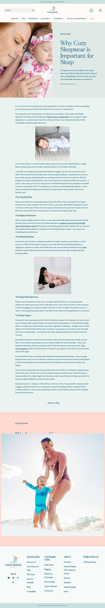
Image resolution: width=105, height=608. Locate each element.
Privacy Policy (49, 582)
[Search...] (33, 10)
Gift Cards (31, 575)
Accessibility (31, 592)
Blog (28, 587)
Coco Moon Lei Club (32, 568)
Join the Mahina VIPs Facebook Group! (70, 570)
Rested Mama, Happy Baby (58, 117)
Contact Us (48, 591)
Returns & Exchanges (48, 575)
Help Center (49, 565)
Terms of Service (50, 586)
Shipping (47, 569)
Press (66, 592)
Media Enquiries (70, 587)
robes (84, 247)
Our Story (67, 562)
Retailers (67, 583)
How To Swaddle (30, 581)
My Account (31, 562)
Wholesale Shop (89, 562)
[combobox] (18, 10)
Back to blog (53, 403)
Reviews (67, 578)
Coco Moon (48, 605)
